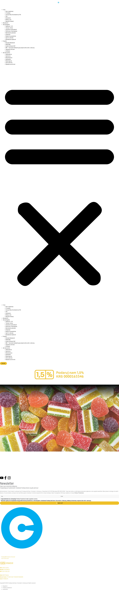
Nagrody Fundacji (10, 21)
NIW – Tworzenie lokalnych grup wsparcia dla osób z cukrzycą (20, 47)
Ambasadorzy (9, 54)
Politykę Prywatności (21, 499)
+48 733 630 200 (5, 558)
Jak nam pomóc (6, 52)
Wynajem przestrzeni (10, 64)
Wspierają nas (9, 61)
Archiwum (8, 51)
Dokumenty (8, 18)
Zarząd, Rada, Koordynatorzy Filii (13, 14)
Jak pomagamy (6, 24)
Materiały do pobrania (11, 32)
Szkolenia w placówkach (11, 29)
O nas (4, 9)
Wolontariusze (9, 57)
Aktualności (5, 23)
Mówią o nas (8, 19)
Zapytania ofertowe (10, 49)
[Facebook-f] (5, 478)
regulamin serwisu (33, 499)
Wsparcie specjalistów (11, 36)
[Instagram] (9, 478)
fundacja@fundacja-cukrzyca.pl (8, 556)
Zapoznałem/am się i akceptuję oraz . (19, 499)
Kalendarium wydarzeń (11, 39)
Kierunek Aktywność (10, 42)
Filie (6, 16)
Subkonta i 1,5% (9, 26)
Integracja (8, 34)
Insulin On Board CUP (10, 46)
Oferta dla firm (9, 62)
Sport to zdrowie (9, 37)
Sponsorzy (8, 56)
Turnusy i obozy (9, 28)
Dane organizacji (9, 11)
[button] (59, 184)
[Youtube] (1, 478)
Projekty (5, 41)
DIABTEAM (8, 44)
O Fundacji (8, 13)
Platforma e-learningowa (11, 31)
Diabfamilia (8, 59)
